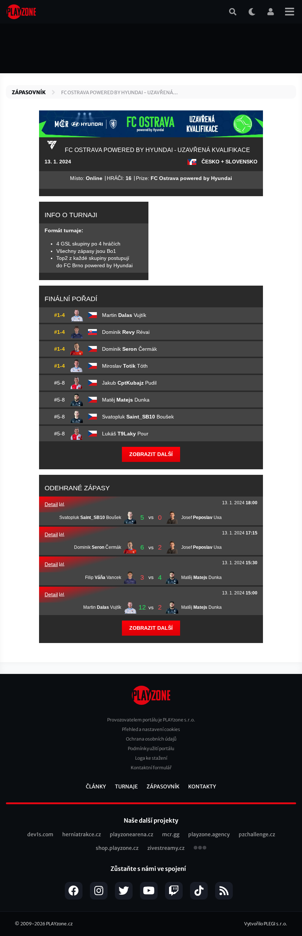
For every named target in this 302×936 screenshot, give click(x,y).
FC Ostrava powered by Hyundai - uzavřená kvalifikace (117, 92)
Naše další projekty (151, 820)
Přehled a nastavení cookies (151, 729)
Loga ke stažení (151, 758)
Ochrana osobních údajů (151, 739)
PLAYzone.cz (59, 923)
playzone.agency (209, 834)
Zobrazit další (151, 454)
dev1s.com (40, 834)
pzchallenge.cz (257, 834)
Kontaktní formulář (151, 767)
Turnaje (126, 786)
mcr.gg (170, 834)
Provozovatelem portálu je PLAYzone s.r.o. (151, 720)
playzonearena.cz (131, 834)
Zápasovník (29, 92)
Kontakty (202, 786)
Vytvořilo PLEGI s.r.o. (265, 923)
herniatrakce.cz (81, 834)
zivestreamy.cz (166, 848)
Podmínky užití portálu (151, 748)
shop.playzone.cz (117, 848)
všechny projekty (200, 848)
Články (96, 786)
